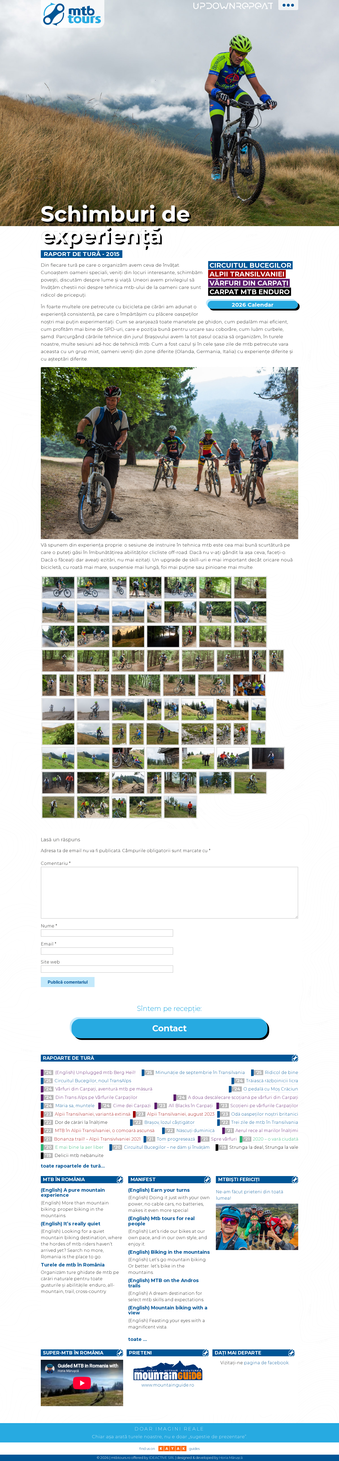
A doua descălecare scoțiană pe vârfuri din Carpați (243, 1097)
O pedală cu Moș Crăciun (270, 1089)
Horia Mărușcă (231, 1458)
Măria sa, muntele (75, 1105)
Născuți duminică (195, 1130)
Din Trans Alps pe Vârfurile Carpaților (96, 1097)
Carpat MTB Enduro (249, 292)
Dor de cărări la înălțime (81, 1122)
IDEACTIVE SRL (162, 1458)
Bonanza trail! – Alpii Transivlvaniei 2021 (97, 1139)
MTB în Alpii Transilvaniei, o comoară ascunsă (104, 1130)
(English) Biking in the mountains (169, 1252)
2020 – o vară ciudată (275, 1139)
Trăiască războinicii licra (272, 1080)
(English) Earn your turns (159, 1190)
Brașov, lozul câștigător (169, 1122)
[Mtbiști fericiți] (257, 1248)
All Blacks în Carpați (191, 1105)
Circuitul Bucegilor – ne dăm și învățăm (167, 1147)
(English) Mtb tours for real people (161, 1221)
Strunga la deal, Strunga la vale (263, 1147)
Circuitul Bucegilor (250, 265)
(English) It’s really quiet (70, 1223)
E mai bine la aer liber (79, 1147)
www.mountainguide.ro (167, 1385)
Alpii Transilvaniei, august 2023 (181, 1114)
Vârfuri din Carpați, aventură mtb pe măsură (103, 1089)
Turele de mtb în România (73, 1265)
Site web (50, 962)
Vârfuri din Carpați (248, 283)
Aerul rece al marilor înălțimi (266, 1130)
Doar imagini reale (169, 1429)
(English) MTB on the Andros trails (163, 1283)
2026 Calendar (253, 304)
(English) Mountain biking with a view (167, 1310)
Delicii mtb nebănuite (79, 1155)
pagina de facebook (266, 1362)
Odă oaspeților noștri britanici (264, 1114)
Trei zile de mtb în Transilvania (264, 1122)
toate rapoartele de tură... (73, 1166)
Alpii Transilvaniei (246, 274)
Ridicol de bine (281, 1072)
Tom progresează (176, 1139)
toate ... (137, 1339)
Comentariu (56, 863)
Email (48, 944)
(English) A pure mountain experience (73, 1192)
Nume (49, 925)
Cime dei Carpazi (132, 1105)
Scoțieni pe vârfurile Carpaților (264, 1105)
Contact (169, 1028)
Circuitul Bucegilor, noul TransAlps (93, 1080)
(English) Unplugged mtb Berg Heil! (95, 1072)
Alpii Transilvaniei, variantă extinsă (92, 1114)
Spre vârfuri (224, 1139)
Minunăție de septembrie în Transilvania (200, 1072)
